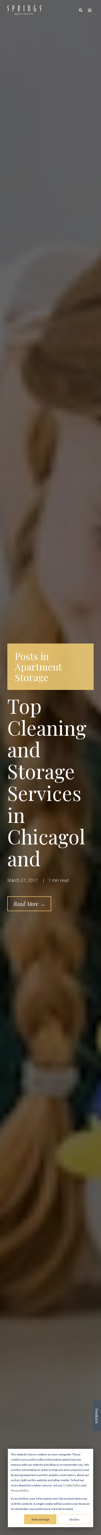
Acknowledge (40, 1519)
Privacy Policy (19, 1490)
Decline (74, 1519)
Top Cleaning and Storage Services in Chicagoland (46, 781)
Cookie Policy (72, 1485)
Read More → (29, 903)
